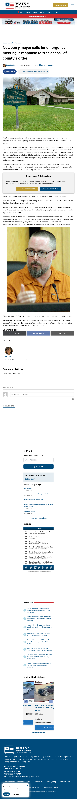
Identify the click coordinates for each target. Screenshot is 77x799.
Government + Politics (12, 43)
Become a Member (61, 5)
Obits (49, 12)
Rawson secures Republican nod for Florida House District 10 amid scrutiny (39, 665)
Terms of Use (38, 782)
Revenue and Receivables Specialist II (35, 494)
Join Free (38, 466)
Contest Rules (65, 782)
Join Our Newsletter (50, 189)
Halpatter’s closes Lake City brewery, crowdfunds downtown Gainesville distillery (39, 619)
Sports (42, 12)
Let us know (30, 479)
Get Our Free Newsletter (37, 16)
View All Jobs (43, 518)
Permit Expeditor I (29, 512)
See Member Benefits (27, 189)
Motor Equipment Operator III (33, 499)
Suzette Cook (11, 65)
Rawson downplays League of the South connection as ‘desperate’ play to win (39, 627)
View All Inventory (38, 733)
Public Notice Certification (52, 788)
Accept (6, 794)
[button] (26, 701)
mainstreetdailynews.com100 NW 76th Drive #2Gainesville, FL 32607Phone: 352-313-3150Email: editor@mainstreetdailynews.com (21, 771)
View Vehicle (38, 727)
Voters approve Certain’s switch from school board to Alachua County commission (39, 657)
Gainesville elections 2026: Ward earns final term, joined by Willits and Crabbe (39, 642)
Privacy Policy (51, 782)
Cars (56, 12)
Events (27, 12)
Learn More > (17, 794)
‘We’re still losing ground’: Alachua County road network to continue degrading (38, 610)
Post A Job (33, 518)
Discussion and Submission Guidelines (17, 782)
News (35, 12)
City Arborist (27, 488)
